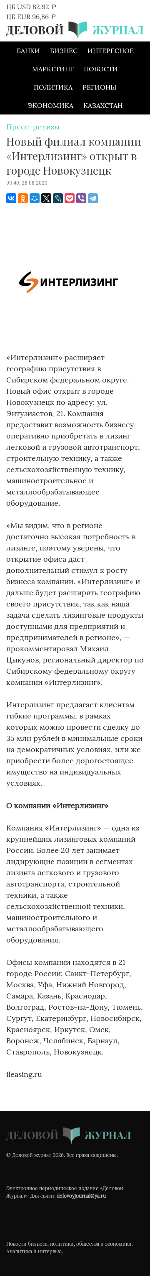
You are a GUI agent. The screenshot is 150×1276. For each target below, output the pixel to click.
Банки (28, 50)
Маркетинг (53, 69)
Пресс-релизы (33, 126)
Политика (53, 87)
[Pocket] (70, 198)
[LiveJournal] (58, 198)
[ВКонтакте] (11, 198)
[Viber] (81, 198)
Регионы (99, 87)
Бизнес (64, 50)
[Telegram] (93, 198)
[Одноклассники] (23, 198)
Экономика (50, 105)
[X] (46, 198)
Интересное (111, 50)
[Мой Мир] (35, 198)
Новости (101, 69)
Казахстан (102, 105)
